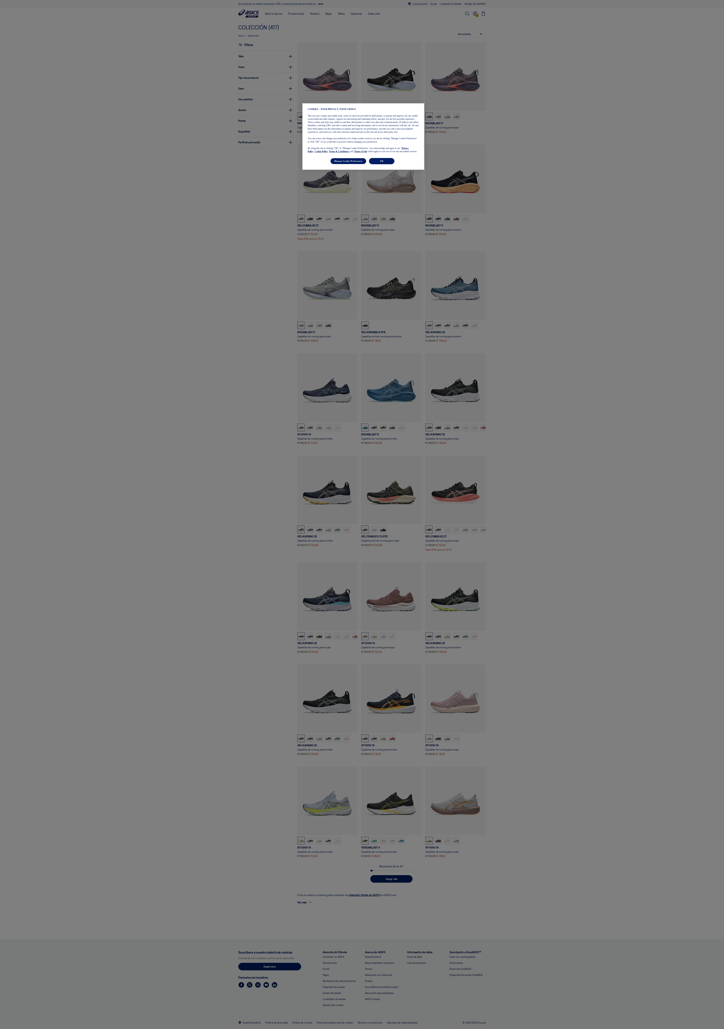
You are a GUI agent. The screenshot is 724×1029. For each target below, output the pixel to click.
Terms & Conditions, (339, 151)
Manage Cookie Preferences (348, 161)
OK (381, 161)
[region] (363, 136)
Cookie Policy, (321, 151)
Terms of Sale (360, 151)
